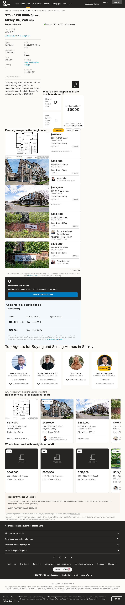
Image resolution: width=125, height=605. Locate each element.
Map (77, 130)
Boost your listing (92, 4)
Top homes (11, 564)
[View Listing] (21, 421)
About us (49, 564)
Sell (28, 4)
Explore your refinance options (17, 36)
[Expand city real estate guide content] (62, 533)
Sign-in (106, 2)
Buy (17, 4)
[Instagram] (65, 558)
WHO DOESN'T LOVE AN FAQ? (22, 508)
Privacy (81, 575)
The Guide (67, 4)
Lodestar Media (58, 575)
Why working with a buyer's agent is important (26, 392)
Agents (47, 4)
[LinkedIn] (71, 558)
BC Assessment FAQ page (54, 339)
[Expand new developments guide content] (62, 550)
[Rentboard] (66, 569)
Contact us (37, 564)
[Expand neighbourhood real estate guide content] (62, 539)
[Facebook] (54, 558)
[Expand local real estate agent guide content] (62, 545)
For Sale (58, 130)
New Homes (37, 4)
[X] (59, 558)
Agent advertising (64, 564)
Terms (89, 575)
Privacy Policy (48, 599)
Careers (100, 564)
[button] (14, 29)
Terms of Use (32, 276)
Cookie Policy (14, 601)
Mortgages (56, 4)
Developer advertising (84, 564)
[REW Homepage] (6, 4)
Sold (69, 130)
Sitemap (111, 564)
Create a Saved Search (43, 295)
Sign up (117, 2)
